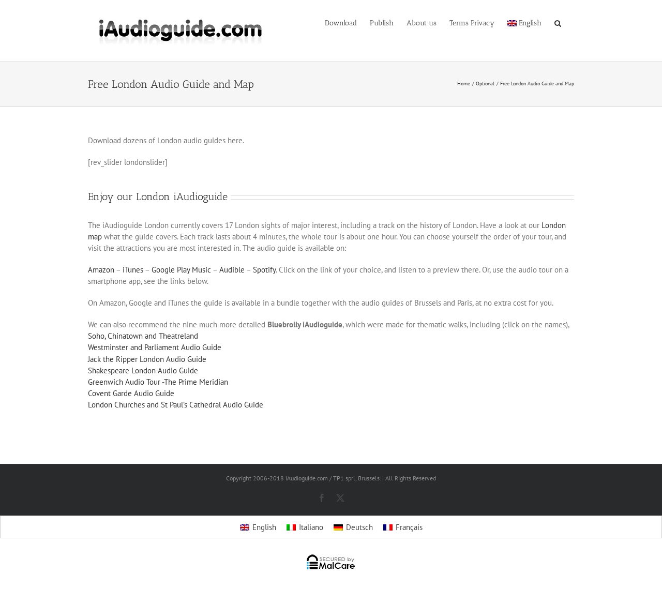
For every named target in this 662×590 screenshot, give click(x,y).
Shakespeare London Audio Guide (143, 370)
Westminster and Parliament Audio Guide (154, 347)
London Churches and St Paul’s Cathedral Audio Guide (175, 405)
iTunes (133, 270)
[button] (557, 22)
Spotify (264, 270)
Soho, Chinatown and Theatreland (143, 336)
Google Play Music (181, 270)
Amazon (101, 270)
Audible (232, 270)
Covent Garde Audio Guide (131, 393)
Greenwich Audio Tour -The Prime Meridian (158, 382)
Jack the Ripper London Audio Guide (147, 359)
